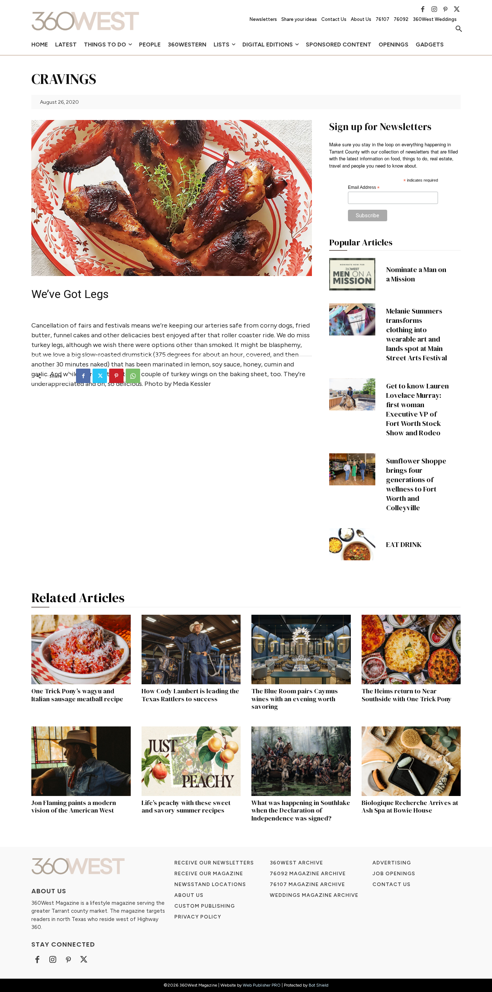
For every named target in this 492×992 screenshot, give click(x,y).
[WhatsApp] (133, 376)
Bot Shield (318, 985)
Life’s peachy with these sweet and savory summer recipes (186, 806)
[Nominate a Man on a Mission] (352, 274)
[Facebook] (423, 9)
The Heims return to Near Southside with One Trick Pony (407, 694)
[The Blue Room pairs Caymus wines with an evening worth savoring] (301, 649)
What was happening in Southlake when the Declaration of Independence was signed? (300, 810)
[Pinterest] (445, 9)
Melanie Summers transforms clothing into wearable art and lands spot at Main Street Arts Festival (416, 334)
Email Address (364, 188)
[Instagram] (434, 9)
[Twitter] (457, 9)
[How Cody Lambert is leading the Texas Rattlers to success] (191, 649)
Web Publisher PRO (262, 985)
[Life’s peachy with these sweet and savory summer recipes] (191, 761)
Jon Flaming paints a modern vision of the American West (73, 806)
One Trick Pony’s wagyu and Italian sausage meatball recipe (77, 694)
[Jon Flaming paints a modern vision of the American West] (81, 761)
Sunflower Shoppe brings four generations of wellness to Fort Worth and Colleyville (416, 484)
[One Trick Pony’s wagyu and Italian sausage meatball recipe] (81, 649)
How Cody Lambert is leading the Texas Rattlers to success (190, 694)
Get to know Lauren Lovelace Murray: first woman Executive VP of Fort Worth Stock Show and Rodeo (417, 409)
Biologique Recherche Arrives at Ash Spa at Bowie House (410, 806)
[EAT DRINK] (352, 544)
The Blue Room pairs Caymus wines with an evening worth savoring (294, 698)
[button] (458, 29)
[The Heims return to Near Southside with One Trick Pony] (411, 649)
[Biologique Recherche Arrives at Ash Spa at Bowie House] (411, 761)
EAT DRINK (404, 544)
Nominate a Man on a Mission (416, 274)
